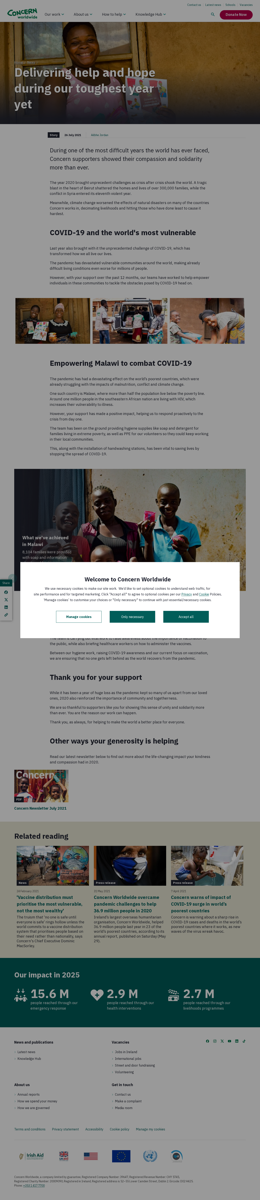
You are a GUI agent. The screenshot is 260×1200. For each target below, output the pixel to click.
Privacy (186, 594)
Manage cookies (79, 617)
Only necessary (132, 617)
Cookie (204, 594)
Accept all (186, 617)
